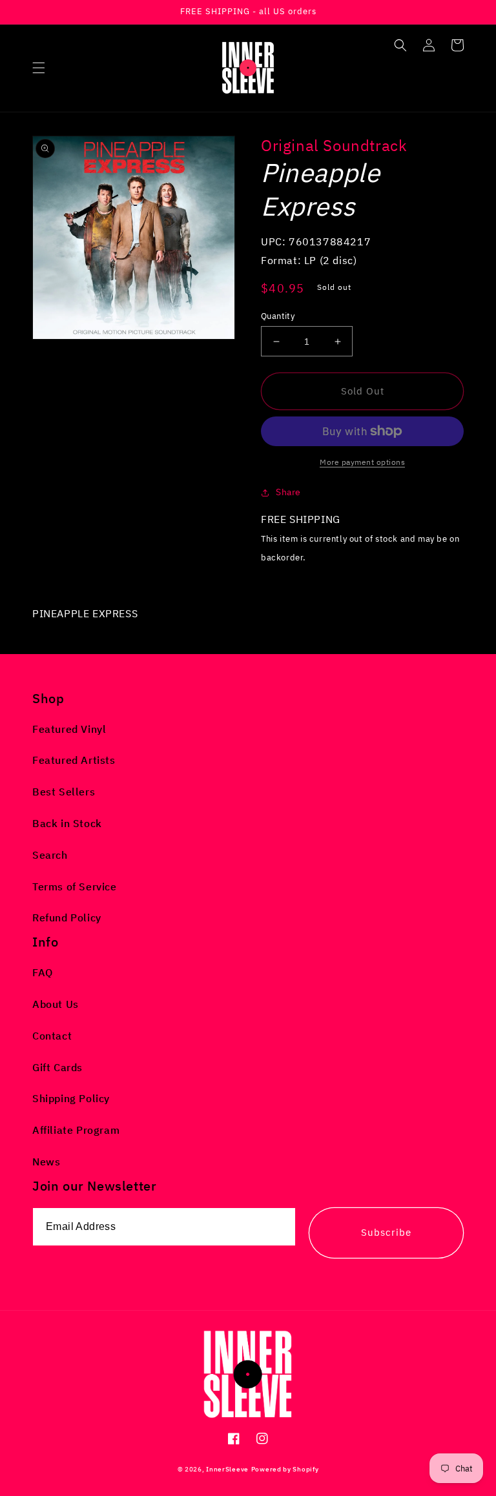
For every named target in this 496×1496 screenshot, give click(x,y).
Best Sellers (63, 791)
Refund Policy (66, 917)
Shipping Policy (71, 1098)
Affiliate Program (75, 1129)
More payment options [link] (362, 462)
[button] (39, 68)
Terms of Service (74, 886)
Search (50, 854)
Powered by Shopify (285, 1469)
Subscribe (386, 1232)
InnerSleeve (227, 1469)
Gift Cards (57, 1067)
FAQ (42, 972)
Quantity (277, 316)
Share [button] (288, 492)
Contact (52, 1035)
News (46, 1161)
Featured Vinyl (69, 728)
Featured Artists (74, 759)
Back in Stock (67, 823)
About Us (55, 1004)
